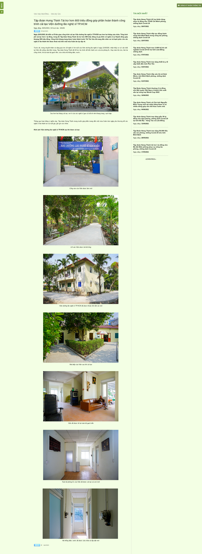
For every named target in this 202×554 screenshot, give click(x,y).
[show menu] (3, 3)
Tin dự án (56, 14)
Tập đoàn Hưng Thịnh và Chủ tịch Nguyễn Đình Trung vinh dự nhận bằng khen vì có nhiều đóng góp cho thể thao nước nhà (150, 104)
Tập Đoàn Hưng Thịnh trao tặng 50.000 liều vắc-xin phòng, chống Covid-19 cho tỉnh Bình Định (150, 133)
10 (154, 159)
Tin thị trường (41, 14)
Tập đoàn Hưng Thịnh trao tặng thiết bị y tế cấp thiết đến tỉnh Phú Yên (150, 63)
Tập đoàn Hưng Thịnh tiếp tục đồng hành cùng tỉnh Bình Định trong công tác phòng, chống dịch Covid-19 (150, 35)
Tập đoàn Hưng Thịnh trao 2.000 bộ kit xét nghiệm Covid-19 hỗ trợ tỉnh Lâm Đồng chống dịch (150, 50)
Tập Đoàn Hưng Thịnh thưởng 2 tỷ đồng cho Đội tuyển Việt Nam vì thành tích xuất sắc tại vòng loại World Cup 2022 (149, 90)
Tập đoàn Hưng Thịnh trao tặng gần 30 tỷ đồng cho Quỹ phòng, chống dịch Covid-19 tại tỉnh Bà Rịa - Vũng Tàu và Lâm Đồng (150, 118)
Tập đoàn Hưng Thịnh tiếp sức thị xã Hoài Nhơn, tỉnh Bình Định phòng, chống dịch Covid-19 (150, 76)
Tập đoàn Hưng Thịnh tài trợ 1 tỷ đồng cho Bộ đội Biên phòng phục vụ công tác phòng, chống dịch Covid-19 (150, 147)
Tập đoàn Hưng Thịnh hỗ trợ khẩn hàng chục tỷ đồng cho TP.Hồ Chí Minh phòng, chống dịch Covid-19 (149, 21)
